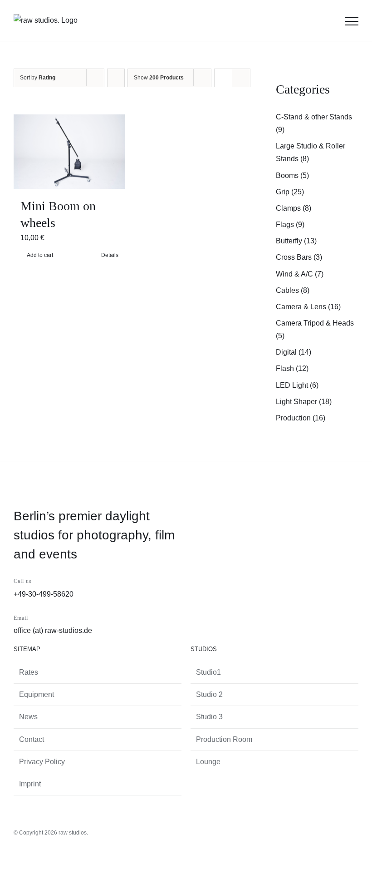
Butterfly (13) (296, 241)
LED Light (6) (297, 385)
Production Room (224, 739)
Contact (31, 739)
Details (109, 255)
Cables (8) (292, 290)
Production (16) (300, 418)
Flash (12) (292, 368)
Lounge (208, 761)
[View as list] (241, 78)
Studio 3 (209, 717)
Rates (28, 672)
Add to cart (40, 255)
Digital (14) (293, 352)
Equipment (36, 694)
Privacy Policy (42, 761)
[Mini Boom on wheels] (69, 151)
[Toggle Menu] (351, 21)
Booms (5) (292, 175)
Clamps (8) (293, 208)
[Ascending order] (116, 78)
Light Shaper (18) (304, 401)
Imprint (30, 784)
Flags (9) (290, 224)
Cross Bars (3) (299, 257)
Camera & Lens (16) (308, 307)
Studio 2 (209, 694)
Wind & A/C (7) (299, 274)
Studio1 (208, 672)
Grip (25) (290, 192)
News (28, 717)
